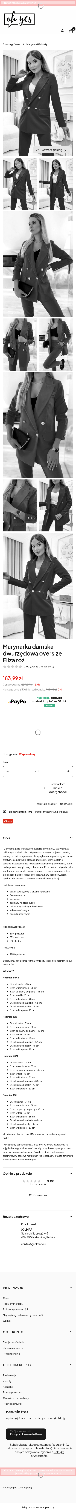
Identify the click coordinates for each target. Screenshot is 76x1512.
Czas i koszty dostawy (16, 1398)
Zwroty (7, 1381)
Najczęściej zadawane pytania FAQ (23, 1315)
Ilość (6, 762)
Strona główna (11, 44)
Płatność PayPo (12, 1403)
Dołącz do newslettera (26, 1434)
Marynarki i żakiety (37, 44)
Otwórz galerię (54, 150)
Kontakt (8, 1386)
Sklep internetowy (37, 1507)
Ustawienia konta (13, 1348)
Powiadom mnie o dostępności (58, 788)
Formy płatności (12, 1392)
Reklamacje (9, 1375)
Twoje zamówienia (13, 1342)
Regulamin (58, 1444)
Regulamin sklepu (13, 1303)
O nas (6, 1298)
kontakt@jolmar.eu (33, 1244)
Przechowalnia (11, 1353)
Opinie (7, 1320)
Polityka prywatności (15, 1309)
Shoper (26, 1487)
